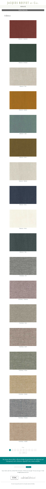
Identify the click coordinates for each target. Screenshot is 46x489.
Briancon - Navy (23, 204)
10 (35, 450)
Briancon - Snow (23, 228)
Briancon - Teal (23, 252)
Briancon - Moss (23, 157)
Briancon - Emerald (23, 62)
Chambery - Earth (23, 346)
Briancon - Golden (23, 110)
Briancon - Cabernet (23, 39)
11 (20, 452)
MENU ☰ (23, 6)
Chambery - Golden (23, 394)
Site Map (33, 483)
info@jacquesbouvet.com (23, 472)
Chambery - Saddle (23, 441)
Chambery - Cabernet (23, 299)
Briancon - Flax (23, 86)
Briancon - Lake (23, 133)
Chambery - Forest (23, 370)
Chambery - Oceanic (23, 417)
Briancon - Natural (23, 181)
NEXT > (24, 452)
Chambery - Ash (23, 275)
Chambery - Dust (23, 323)
